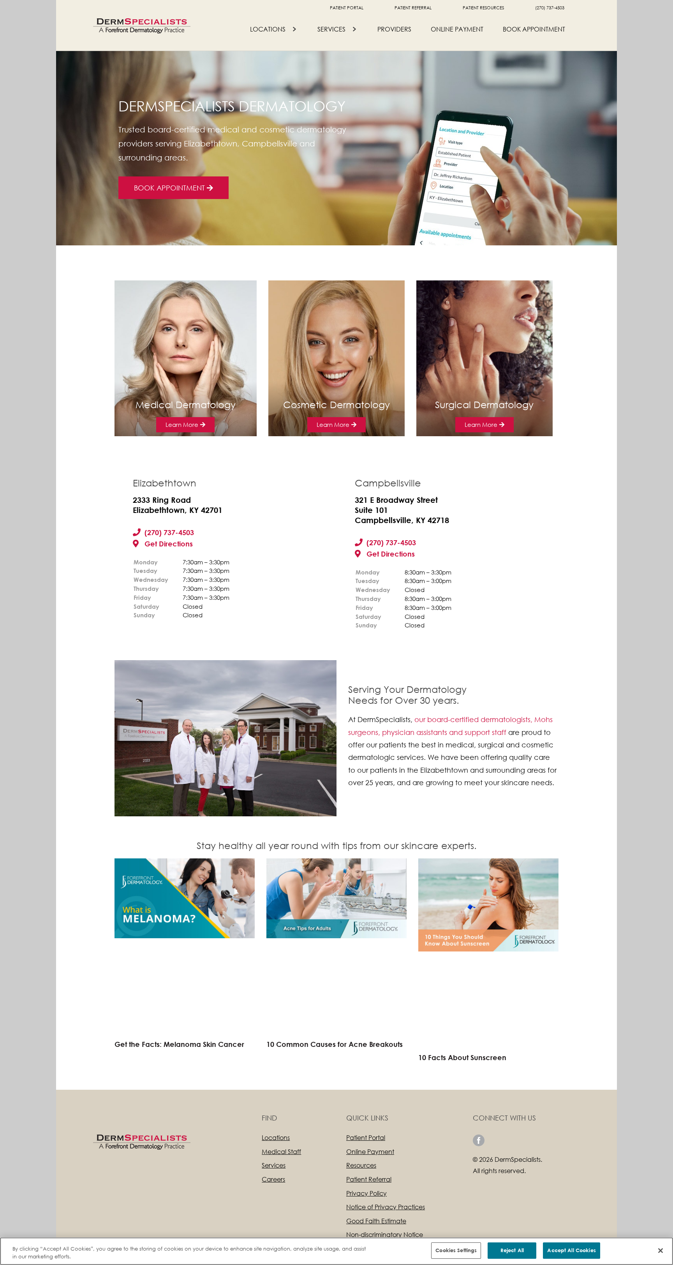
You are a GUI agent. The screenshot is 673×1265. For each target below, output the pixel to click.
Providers (394, 29)
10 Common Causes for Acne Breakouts (334, 1044)
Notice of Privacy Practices (385, 1207)
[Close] (660, 1250)
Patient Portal (346, 8)
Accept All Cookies (571, 1250)
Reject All (512, 1250)
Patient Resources (483, 8)
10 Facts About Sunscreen (462, 1057)
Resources (361, 1165)
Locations (267, 29)
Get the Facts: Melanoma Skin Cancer (179, 1044)
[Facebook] (478, 1140)
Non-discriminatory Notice (384, 1234)
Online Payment (457, 29)
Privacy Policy (366, 1193)
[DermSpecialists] (141, 25)
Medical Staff (281, 1151)
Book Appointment (534, 29)
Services (331, 29)
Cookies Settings (456, 1250)
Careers (273, 1179)
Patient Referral (413, 8)
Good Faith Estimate (376, 1221)
